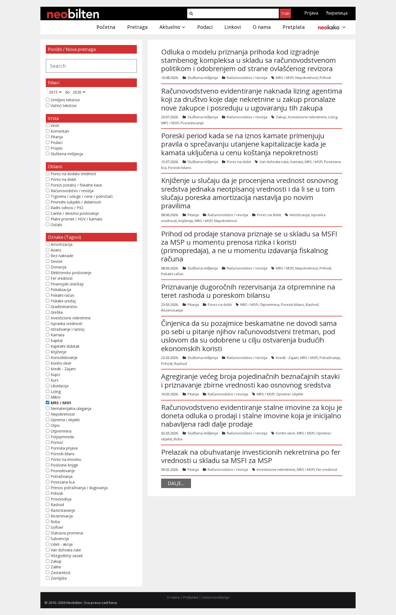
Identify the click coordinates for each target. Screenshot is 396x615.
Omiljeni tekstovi (65, 99)
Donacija (58, 267)
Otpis (55, 425)
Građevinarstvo (64, 306)
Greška (57, 312)
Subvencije (60, 538)
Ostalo (56, 224)
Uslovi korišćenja (215, 597)
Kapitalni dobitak (65, 346)
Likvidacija (59, 385)
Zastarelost (61, 572)
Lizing (332, 117)
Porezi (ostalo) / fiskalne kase (76, 185)
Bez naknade (62, 255)
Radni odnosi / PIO (67, 207)
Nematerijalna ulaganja (71, 408)
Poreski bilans (179, 167)
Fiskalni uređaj (63, 300)
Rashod (312, 304)
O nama (173, 597)
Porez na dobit (239, 161)
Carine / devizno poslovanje (75, 213)
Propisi (56, 148)
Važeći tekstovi (64, 105)
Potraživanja (329, 357)
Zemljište (59, 578)
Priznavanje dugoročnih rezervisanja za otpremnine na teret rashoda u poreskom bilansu (248, 291)
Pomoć (57, 442)
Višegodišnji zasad (66, 555)
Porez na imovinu (66, 459)
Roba (178, 439)
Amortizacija (300, 214)
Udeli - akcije (62, 544)
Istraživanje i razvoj (67, 329)
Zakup (281, 117)
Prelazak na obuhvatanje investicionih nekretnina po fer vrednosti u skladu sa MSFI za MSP (250, 456)
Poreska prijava (64, 448)
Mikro (56, 397)
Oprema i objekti (289, 394)
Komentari (60, 131)
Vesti (55, 125)
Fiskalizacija (61, 289)
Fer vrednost (326, 469)
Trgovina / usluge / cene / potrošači (82, 196)
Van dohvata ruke (274, 161)
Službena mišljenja (202, 77)
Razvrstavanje (63, 510)
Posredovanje (192, 122)
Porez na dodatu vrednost (73, 173)
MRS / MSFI (285, 77)
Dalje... (176, 483)
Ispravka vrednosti (66, 323)
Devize (56, 261)
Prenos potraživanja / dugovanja (79, 487)
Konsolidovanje (64, 357)
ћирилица (337, 13)
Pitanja (193, 214)
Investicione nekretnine (307, 117)
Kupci (55, 374)
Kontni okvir (285, 433)
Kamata (296, 161)
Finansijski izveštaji (67, 283)
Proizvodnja (61, 499)
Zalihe (56, 566)
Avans (56, 250)
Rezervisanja (172, 310)
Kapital (56, 340)
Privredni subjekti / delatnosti (76, 202)
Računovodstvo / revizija (247, 77)
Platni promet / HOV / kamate (76, 219)
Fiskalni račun (172, 273)
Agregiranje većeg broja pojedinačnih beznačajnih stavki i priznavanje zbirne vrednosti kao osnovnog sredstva (250, 380)
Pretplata (190, 597)
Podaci (56, 142)
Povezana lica (63, 482)
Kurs (54, 380)
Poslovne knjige (64, 465)
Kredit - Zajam (287, 357)
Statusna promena (67, 532)
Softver (57, 527)
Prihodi (325, 77)
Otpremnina (269, 304)
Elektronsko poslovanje (71, 272)
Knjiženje (185, 220)
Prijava (311, 13)
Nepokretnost (306, 77)
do (67, 92)
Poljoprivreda (62, 436)
